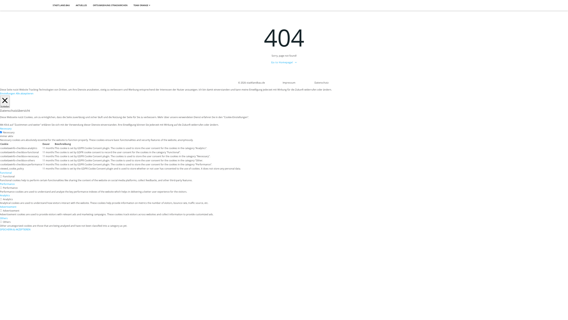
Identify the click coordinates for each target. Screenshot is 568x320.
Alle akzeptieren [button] (24, 93)
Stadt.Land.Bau (61, 5)
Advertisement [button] (8, 206)
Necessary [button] (6, 128)
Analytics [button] (5, 195)
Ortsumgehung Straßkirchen (110, 5)
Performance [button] (7, 184)
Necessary (8, 132)
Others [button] (4, 218)
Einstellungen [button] (7, 93)
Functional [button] (6, 172)
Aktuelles (81, 5)
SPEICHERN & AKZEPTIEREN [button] (15, 229)
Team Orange (140, 5)
